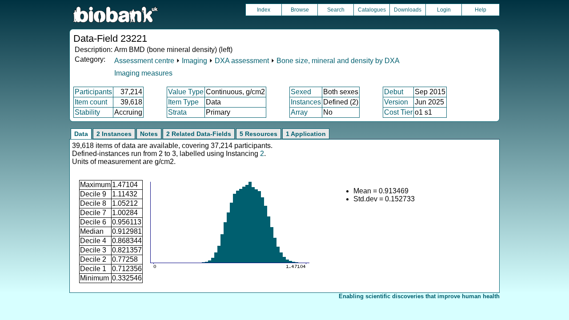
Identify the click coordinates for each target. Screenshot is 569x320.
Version (396, 102)
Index (263, 10)
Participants (93, 92)
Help (480, 10)
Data (81, 133)
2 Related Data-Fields (198, 133)
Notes (149, 133)
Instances (306, 102)
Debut (393, 92)
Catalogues (372, 10)
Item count (91, 102)
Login (444, 10)
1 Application (306, 133)
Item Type (183, 102)
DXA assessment (242, 60)
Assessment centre (144, 60)
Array (299, 112)
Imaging (194, 60)
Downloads (407, 10)
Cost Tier (398, 112)
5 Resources (258, 133)
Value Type (186, 92)
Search (336, 10)
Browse (300, 10)
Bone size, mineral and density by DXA (338, 60)
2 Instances (114, 133)
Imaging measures (143, 73)
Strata (177, 112)
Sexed (301, 92)
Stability (87, 112)
